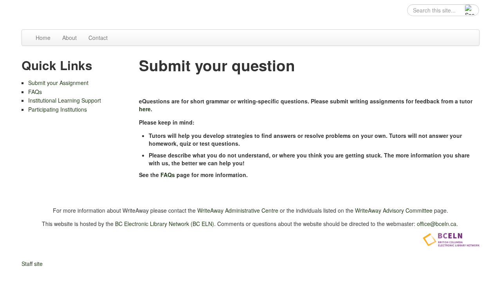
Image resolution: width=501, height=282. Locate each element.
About (69, 38)
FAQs (35, 92)
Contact (98, 38)
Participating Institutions (57, 109)
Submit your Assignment (58, 83)
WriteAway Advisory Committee (394, 210)
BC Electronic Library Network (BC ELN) (164, 224)
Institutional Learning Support (64, 100)
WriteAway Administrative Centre (237, 210)
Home (43, 38)
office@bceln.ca (436, 224)
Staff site (32, 264)
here (145, 109)
